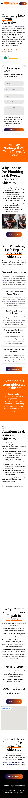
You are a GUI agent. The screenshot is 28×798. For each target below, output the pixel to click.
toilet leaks (17, 320)
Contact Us (7, 786)
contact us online (8, 764)
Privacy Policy (18, 793)
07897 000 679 (18, 762)
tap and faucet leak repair (14, 301)
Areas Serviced (19, 786)
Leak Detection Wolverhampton (14, 27)
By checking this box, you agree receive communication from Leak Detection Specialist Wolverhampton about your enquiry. (13, 121)
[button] (3, 403)
